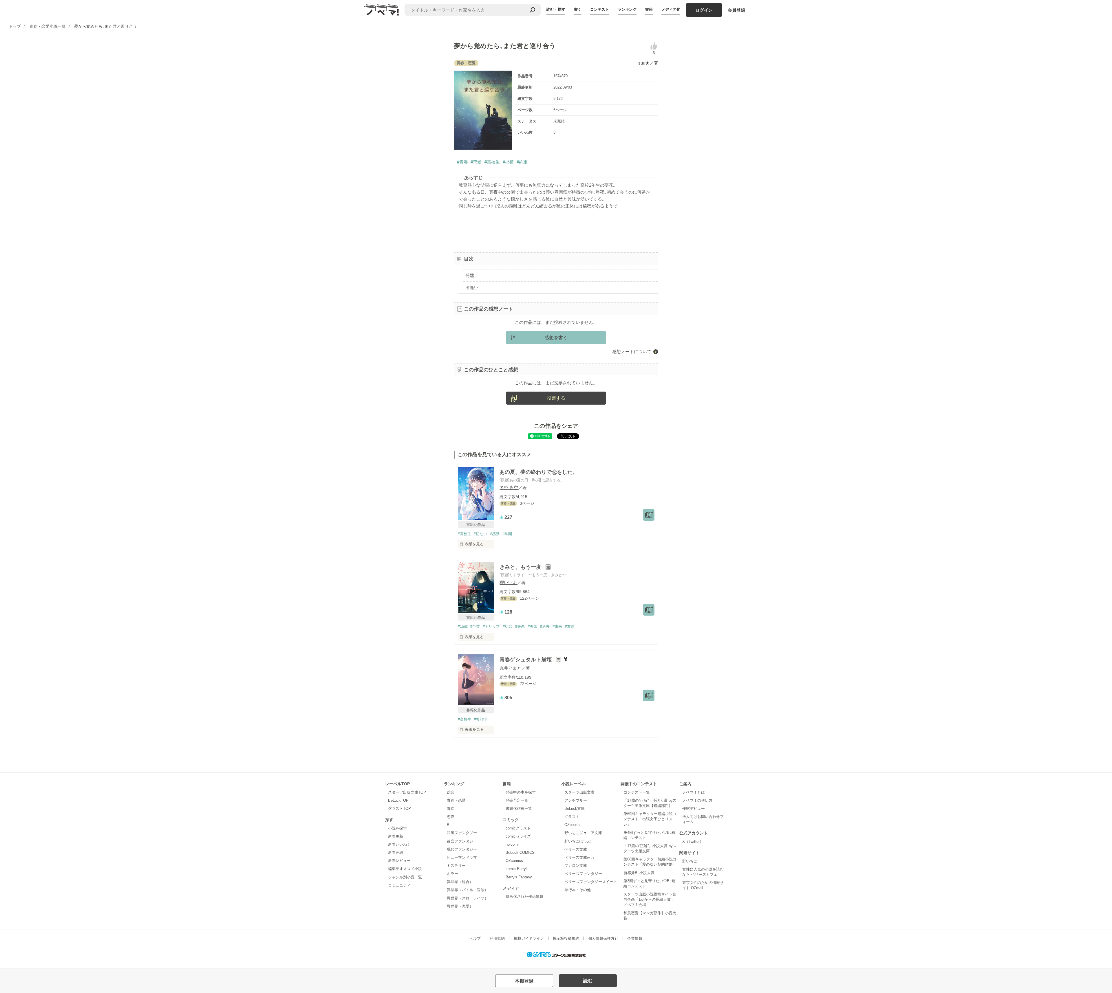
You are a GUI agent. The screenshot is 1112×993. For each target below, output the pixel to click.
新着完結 (395, 852)
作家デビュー (693, 808)
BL (449, 825)
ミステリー (456, 865)
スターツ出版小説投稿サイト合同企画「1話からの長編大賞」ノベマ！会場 (649, 899)
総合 (450, 792)
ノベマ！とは (693, 792)
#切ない (480, 534)
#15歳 (463, 626)
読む (587, 980)
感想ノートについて (631, 351)
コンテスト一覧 (636, 792)
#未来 (557, 626)
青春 (450, 808)
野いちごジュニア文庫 (583, 833)
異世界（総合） (460, 882)
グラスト (571, 816)
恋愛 (450, 816)
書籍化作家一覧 (519, 808)
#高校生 (492, 161)
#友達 (570, 626)
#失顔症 (480, 719)
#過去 (545, 626)
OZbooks (572, 825)
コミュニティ (399, 885)
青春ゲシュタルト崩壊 (526, 659)
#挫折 (508, 161)
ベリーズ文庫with (579, 857)
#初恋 (507, 626)
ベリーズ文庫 (575, 849)
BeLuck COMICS (520, 852)
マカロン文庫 (575, 865)
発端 (469, 275)
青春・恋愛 (456, 800)
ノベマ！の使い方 (697, 800)
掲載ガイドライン (529, 938)
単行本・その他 (577, 890)
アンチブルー (575, 800)
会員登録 (736, 10)
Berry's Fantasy (519, 877)
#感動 (495, 534)
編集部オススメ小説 (405, 869)
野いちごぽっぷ (577, 841)
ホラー (452, 873)
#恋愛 (476, 161)
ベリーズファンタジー (583, 873)
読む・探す (555, 9)
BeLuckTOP (398, 800)
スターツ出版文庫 (579, 792)
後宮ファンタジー (462, 841)
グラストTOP (399, 808)
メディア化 (670, 9)
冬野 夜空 (509, 487)
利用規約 (497, 938)
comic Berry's (517, 869)
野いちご (689, 861)
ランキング (627, 9)
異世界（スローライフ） (467, 898)
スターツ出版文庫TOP (407, 792)
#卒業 (475, 626)
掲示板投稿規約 (566, 938)
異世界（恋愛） (460, 906)
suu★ (644, 62)
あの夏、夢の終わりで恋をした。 (539, 472)
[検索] (532, 10)
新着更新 (395, 836)
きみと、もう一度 (521, 567)
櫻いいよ (508, 582)
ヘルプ (475, 938)
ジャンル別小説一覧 (405, 877)
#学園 (507, 534)
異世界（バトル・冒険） (467, 890)
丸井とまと (510, 668)
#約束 (522, 161)
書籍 (649, 9)
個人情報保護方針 (603, 938)
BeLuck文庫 (574, 808)
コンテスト (599, 9)
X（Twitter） (692, 841)
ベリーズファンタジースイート (590, 882)
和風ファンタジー (462, 833)
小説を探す (397, 828)
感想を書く (556, 337)
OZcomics (514, 860)
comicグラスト (518, 828)
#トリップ (491, 626)
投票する (556, 398)
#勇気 (532, 626)
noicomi (512, 844)
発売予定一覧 (517, 800)
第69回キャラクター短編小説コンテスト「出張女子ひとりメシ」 (649, 819)
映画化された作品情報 (524, 896)
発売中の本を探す (521, 792)
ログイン (704, 10)
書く (577, 9)
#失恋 (520, 626)
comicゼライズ (518, 836)
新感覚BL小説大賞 (638, 873)
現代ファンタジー (462, 849)
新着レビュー (399, 860)
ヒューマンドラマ (462, 857)
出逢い (471, 287)
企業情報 (634, 938)
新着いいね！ (399, 844)
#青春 (462, 161)
